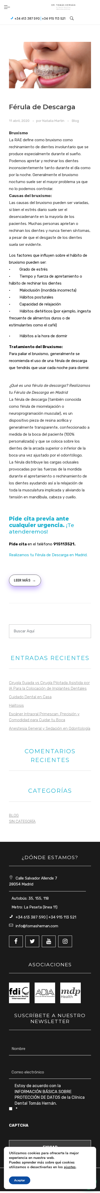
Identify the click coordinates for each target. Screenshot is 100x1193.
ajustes (70, 1167)
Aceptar (19, 1180)
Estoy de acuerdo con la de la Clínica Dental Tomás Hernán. (50, 1097)
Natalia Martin (53, 121)
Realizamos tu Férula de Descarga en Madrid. (48, 555)
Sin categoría (22, 821)
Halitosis (16, 705)
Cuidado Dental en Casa (30, 697)
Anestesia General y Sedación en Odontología (49, 728)
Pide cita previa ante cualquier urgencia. (39, 521)
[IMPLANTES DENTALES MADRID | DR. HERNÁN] (63, 7)
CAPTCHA (18, 1125)
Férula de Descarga (42, 107)
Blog (75, 121)
